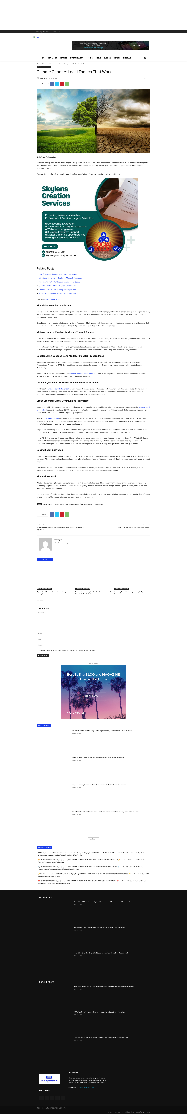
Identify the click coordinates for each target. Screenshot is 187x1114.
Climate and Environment (50, 64)
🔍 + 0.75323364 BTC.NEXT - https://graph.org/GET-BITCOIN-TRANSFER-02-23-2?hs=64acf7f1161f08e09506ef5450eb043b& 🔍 (78, 867)
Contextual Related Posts (52, 299)
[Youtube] (150, 32)
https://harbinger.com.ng (61, 543)
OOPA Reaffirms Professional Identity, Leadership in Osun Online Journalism (98, 758)
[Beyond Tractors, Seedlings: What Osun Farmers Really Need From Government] (54, 796)
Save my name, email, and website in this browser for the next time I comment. (67, 650)
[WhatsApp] (67, 84)
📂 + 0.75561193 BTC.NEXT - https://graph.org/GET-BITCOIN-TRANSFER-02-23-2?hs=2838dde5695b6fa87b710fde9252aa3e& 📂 (79, 860)
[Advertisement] (65, 15)
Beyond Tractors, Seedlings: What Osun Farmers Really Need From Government (99, 785)
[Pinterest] (62, 84)
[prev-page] (38, 599)
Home (38, 64)
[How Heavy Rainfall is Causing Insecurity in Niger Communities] (132, 577)
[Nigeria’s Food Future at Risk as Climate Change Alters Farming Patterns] (55, 577)
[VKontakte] (63, 1098)
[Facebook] (138, 32)
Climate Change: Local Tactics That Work (67, 504)
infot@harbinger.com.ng (85, 1087)
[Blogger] (41, 1098)
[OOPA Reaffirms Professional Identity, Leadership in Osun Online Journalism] (54, 769)
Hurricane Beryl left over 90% (58, 389)
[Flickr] (52, 1098)
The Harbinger (99, 504)
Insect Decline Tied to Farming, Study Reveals (134, 527)
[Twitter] (144, 32)
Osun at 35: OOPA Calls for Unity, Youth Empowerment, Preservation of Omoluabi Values (102, 731)
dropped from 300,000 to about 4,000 (83, 374)
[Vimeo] (147, 32)
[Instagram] (141, 32)
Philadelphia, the (52, 418)
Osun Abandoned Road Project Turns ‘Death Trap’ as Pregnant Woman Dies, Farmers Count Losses (105, 812)
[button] (145, 58)
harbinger (44, 78)
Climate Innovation (86, 504)
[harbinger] (38, 78)
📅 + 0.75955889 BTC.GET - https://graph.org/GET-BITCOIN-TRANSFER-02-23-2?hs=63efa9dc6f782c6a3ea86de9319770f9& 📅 (78, 881)
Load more (92, 839)
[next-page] (41, 599)
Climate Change (47, 504)
